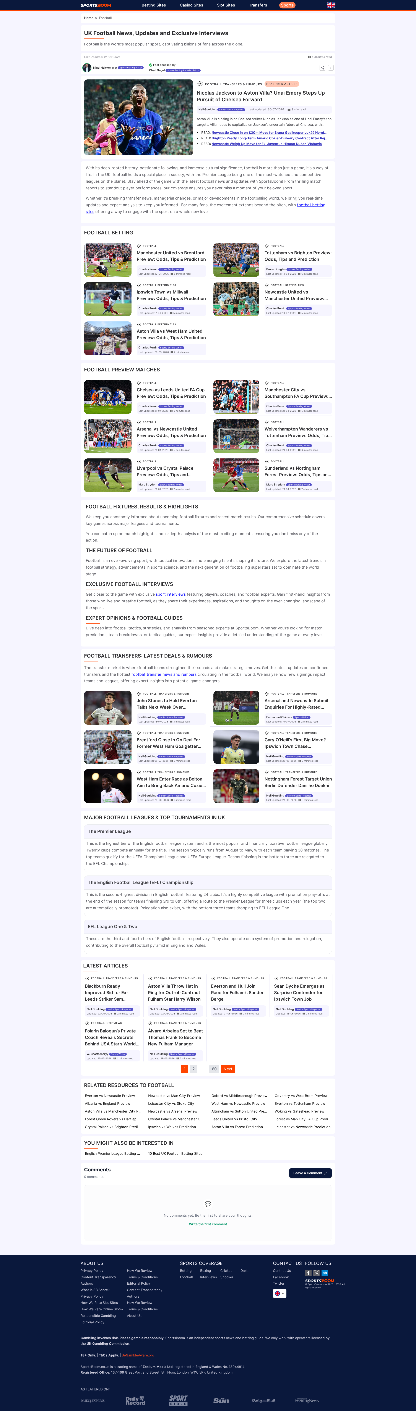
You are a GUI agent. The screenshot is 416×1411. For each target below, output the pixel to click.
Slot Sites (226, 5)
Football (186, 1277)
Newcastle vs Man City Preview (174, 1095)
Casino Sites (191, 5)
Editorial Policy (92, 1322)
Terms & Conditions (142, 1277)
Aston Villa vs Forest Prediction (237, 1127)
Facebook (281, 1277)
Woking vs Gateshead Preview (299, 1111)
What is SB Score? (95, 1290)
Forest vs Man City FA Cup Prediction (303, 1119)
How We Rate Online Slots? (102, 1309)
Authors (87, 1283)
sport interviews (171, 594)
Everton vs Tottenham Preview (300, 1103)
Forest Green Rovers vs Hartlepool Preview (113, 1119)
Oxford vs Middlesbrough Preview (239, 1095)
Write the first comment (208, 1224)
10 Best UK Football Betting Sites (175, 1153)
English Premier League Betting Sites (113, 1153)
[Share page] (322, 68)
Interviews (208, 1277)
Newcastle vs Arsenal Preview (172, 1111)
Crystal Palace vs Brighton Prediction (113, 1127)
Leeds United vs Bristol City (234, 1119)
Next (228, 1069)
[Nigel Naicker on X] (116, 68)
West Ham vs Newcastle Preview (238, 1103)
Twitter (278, 1283)
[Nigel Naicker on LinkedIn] (113, 68)
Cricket (226, 1271)
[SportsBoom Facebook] (308, 1273)
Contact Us (282, 1271)
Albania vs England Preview (107, 1103)
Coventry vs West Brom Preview (301, 1095)
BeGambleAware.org (138, 1355)
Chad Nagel (157, 70)
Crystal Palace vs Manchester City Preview (176, 1119)
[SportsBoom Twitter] (316, 1273)
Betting (186, 1271)
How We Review (140, 1271)
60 (214, 1069)
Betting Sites (154, 5)
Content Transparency (98, 1277)
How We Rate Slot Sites (99, 1303)
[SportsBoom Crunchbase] (325, 1273)
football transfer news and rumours (164, 674)
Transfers (258, 5)
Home (88, 18)
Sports (287, 5)
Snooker (226, 1277)
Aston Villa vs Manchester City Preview (113, 1111)
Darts (244, 1271)
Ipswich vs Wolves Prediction (172, 1127)
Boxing (205, 1271)
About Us (134, 1315)
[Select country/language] (279, 1293)
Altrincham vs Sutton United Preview (240, 1111)
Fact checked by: (164, 64)
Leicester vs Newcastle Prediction (302, 1127)
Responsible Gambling (98, 1315)
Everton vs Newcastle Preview (110, 1095)
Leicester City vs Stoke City (171, 1103)
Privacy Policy (92, 1271)
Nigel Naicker (102, 67)
